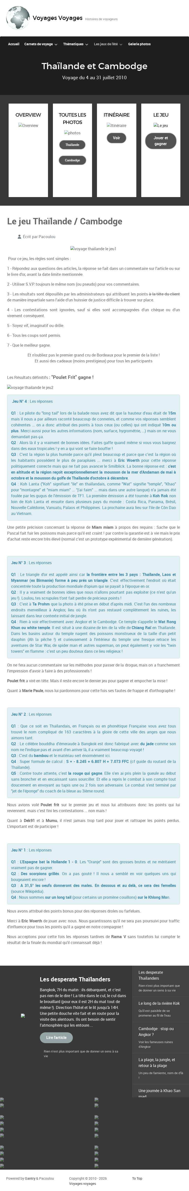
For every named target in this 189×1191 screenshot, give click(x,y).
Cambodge (72, 160)
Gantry (30, 1178)
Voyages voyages (82, 1183)
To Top (137, 1178)
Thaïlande (72, 145)
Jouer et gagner (161, 141)
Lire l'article (56, 1037)
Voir (116, 138)
